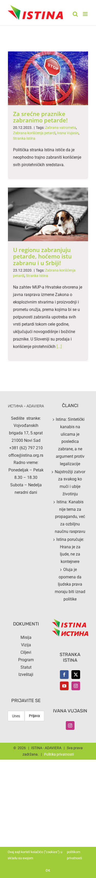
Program (26, 659)
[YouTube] (64, 686)
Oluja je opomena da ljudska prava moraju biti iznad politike (70, 584)
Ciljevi (25, 652)
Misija (25, 637)
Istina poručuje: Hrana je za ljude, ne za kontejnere (70, 550)
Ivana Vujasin (68, 133)
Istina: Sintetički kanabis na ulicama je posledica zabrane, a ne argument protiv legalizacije (70, 441)
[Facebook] (64, 674)
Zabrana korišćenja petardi (34, 133)
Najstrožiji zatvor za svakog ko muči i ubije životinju (70, 482)
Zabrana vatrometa (60, 128)
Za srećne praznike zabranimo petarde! (40, 117)
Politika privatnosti (59, 754)
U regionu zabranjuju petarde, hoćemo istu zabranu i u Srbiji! (42, 256)
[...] (59, 346)
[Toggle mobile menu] (85, 14)
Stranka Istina (24, 138)
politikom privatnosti (74, 855)
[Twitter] (75, 674)
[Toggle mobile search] (75, 14)
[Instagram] (75, 686)
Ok (48, 870)
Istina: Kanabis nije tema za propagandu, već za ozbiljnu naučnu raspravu (70, 516)
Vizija (26, 644)
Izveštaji (25, 674)
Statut (25, 667)
